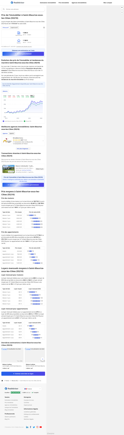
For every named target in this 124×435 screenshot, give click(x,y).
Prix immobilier (64, 3)
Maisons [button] (5, 91)
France (7, 380)
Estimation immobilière (48, 3)
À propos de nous (29, 400)
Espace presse (28, 405)
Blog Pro (7, 419)
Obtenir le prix (39, 169)
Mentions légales (29, 419)
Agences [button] (5, 133)
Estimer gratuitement (24, 54)
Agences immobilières (79, 3)
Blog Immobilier (9, 410)
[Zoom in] (122, 7)
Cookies (26, 416)
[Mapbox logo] (50, 433)
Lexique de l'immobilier (11, 407)
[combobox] (23, 9)
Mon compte (108, 3)
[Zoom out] (122, 10)
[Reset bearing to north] (122, 12)
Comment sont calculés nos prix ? (24, 46)
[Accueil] (2, 381)
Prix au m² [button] (6, 27)
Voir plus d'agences (23, 148)
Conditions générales (30, 412)
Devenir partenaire (10, 416)
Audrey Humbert (26, 170)
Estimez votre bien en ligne (24, 374)
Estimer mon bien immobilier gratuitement (24, 185)
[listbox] (23, 359)
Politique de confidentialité (31, 414)
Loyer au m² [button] (14, 27)
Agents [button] (12, 133)
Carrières (26, 402)
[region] (85, 220)
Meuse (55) (15, 380)
